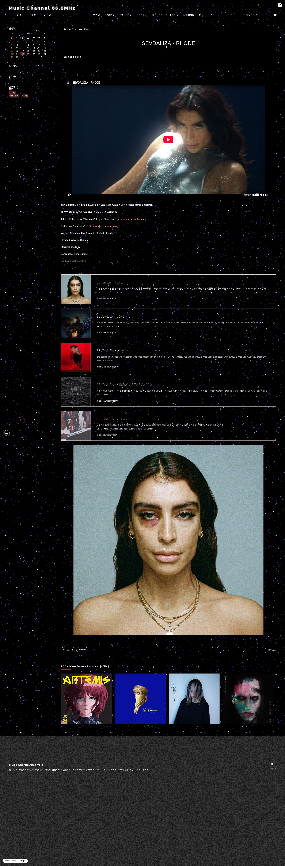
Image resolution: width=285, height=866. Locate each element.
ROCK (141, 15)
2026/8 (28, 33)
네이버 (47, 15)
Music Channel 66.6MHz (42, 8)
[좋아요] (64, 649)
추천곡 (97, 15)
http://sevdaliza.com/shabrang (102, 226)
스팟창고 (34, 15)
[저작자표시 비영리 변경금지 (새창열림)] (272, 649)
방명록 (20, 15)
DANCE (125, 15)
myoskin (273, 768)
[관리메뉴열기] (280, 5)
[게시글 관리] (72, 649)
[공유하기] (68, 649)
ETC (173, 15)
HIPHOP (157, 15)
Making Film (192, 15)
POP (109, 15)
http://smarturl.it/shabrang (131, 219)
